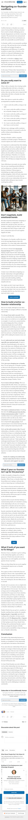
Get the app (21, 813)
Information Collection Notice (15, 705)
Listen (24, 20)
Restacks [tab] (11, 732)
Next (23, 722)
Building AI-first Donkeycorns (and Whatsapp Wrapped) (11, 766)
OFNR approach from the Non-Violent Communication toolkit (13, 413)
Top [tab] (3, 750)
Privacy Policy (16, 804)
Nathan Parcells (5, 614)
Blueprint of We (16, 618)
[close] (24, 770)
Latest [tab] (6, 750)
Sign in (25, 2)
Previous (6, 722)
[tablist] (7, 732)
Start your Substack (10, 813)
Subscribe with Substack (15, 798)
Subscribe (19, 2)
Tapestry (24, 618)
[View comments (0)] (7, 24)
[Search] (25, 750)
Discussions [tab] (12, 750)
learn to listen (15, 422)
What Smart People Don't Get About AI (12, 754)
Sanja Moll (14, 614)
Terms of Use (21, 703)
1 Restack (12, 711)
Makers (17, 59)
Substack (7, 817)
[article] (14, 758)
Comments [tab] (4, 732)
